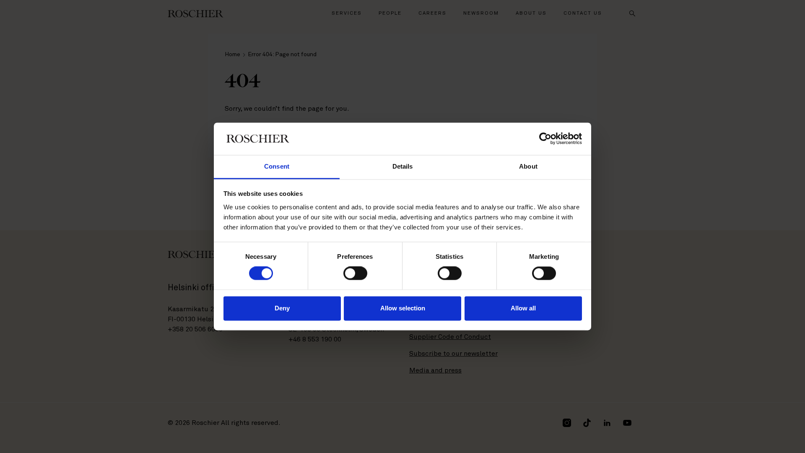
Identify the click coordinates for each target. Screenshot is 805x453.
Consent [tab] (276, 166)
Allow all (523, 308)
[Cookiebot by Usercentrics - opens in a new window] (545, 139)
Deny (282, 308)
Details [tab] (402, 166)
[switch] (355, 273)
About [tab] (528, 166)
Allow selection (402, 308)
